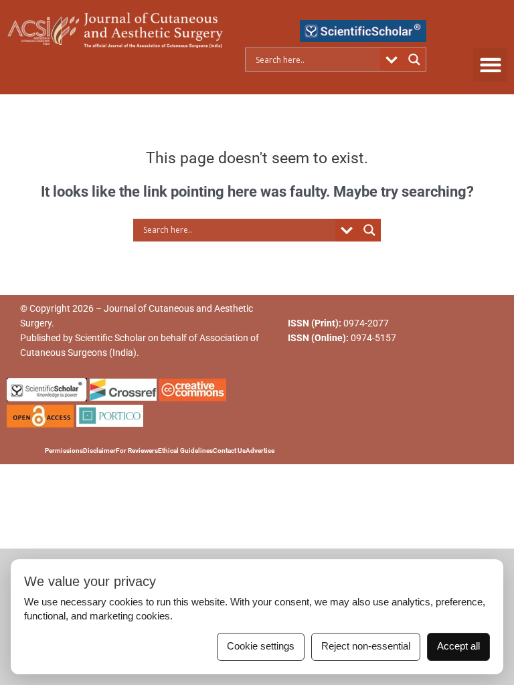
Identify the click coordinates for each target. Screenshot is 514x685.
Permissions (64, 450)
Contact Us (229, 450)
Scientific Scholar (110, 337)
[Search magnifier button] (414, 59)
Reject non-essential (365, 646)
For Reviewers (137, 450)
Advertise (260, 450)
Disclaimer (99, 450)
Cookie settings (260, 646)
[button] (490, 64)
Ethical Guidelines (185, 450)
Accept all (458, 646)
